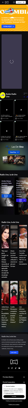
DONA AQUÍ (7, 26)
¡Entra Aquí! (6, 195)
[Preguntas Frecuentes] (14, 2)
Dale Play (13, 152)
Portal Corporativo (9, 382)
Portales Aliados (8, 377)
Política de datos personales (14, 401)
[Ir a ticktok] (9, 368)
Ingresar (19, 2)
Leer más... (14, 352)
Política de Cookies (9, 393)
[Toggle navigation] (2, 2)
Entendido (14, 396)
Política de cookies (14, 404)
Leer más (20, 200)
